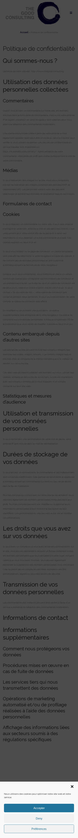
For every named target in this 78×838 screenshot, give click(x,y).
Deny (39, 818)
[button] (72, 786)
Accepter (39, 808)
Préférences (39, 828)
